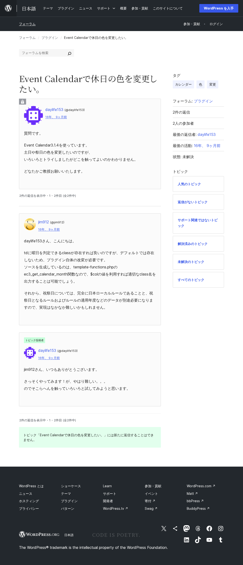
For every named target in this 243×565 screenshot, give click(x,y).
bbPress (195, 501)
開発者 (108, 501)
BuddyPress (198, 508)
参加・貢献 (153, 486)
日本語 (69, 535)
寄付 (150, 501)
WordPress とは (31, 486)
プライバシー (29, 508)
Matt (192, 494)
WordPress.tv (115, 508)
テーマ (66, 494)
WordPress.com (201, 486)
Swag (151, 508)
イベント (151, 494)
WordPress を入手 (219, 8)
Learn (107, 486)
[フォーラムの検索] (69, 53)
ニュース (25, 494)
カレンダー (183, 84)
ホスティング (29, 501)
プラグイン (50, 38)
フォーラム (27, 24)
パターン (67, 508)
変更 (212, 84)
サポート (109, 494)
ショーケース (71, 486)
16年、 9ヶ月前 (56, 117)
